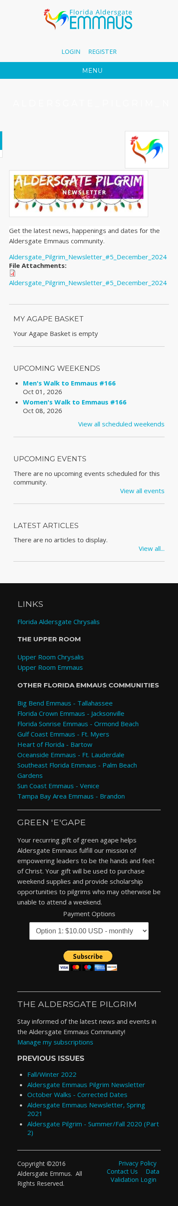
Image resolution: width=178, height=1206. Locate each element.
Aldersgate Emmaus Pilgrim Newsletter (86, 1084)
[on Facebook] (69, 41)
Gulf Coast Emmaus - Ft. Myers (63, 734)
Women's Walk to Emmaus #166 (75, 402)
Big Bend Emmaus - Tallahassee (65, 703)
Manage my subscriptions (55, 1042)
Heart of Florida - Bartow (54, 744)
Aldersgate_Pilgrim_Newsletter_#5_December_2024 (88, 256)
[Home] (89, 19)
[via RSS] (109, 41)
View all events (142, 490)
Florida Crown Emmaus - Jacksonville (70, 713)
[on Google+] (96, 41)
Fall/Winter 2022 (51, 1074)
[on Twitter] (83, 41)
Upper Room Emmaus (50, 667)
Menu (91, 71)
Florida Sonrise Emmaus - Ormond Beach (78, 723)
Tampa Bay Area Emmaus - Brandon (71, 796)
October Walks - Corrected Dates (77, 1094)
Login (70, 51)
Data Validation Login (135, 1175)
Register (102, 51)
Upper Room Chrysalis (50, 657)
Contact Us (122, 1171)
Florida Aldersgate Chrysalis (58, 621)
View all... (152, 548)
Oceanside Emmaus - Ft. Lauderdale (70, 754)
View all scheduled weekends (121, 424)
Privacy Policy (137, 1163)
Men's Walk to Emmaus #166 (69, 383)
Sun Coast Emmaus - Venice (58, 785)
